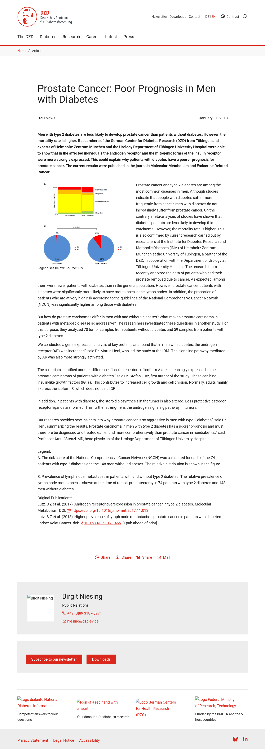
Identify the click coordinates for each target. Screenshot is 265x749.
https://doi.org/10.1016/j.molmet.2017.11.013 (109, 510)
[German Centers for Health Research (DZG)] (162, 709)
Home (21, 51)
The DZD (25, 36)
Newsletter (159, 16)
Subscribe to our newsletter (54, 659)
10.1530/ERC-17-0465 (102, 523)
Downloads (177, 16)
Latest (111, 36)
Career (92, 36)
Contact (194, 16)
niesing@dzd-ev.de (83, 621)
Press (128, 36)
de (207, 16)
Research (71, 36)
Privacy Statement (32, 740)
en (213, 16)
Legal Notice (63, 740)
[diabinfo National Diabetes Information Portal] (43, 703)
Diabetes (48, 36)
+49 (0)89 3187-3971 (84, 613)
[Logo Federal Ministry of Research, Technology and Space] (221, 703)
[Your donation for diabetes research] (103, 706)
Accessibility (89, 740)
